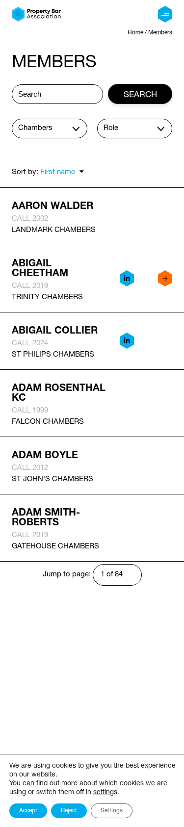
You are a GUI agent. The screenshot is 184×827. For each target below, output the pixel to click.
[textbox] (52, 128)
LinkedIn (126, 278)
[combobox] (49, 128)
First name (57, 172)
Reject (69, 811)
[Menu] (165, 14)
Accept (28, 811)
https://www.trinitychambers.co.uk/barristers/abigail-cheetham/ (165, 278)
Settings (112, 811)
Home (135, 33)
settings (105, 792)
